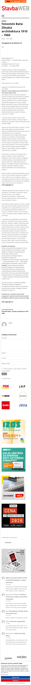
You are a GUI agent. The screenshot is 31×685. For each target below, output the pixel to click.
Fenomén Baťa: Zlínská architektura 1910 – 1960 (15, 29)
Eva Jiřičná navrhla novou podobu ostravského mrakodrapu (16, 597)
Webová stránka (6, 363)
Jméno (3, 353)
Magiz (7, 578)
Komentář (4, 338)
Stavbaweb (8, 542)
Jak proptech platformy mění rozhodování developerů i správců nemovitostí (16, 580)
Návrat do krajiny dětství (17, 621)
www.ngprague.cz (7, 185)
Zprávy (4, 21)
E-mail (3, 358)
